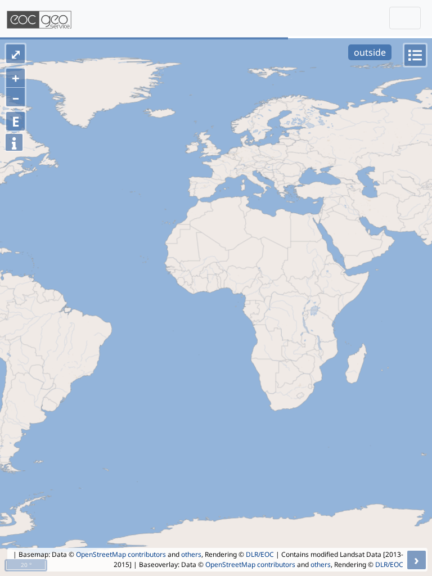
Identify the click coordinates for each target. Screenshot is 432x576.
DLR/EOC (260, 554)
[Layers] (415, 55)
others (191, 554)
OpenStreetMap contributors (121, 554)
